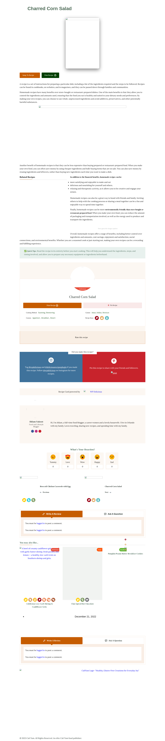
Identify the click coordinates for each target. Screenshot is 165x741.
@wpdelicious (49, 370)
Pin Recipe (113, 305)
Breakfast (45, 318)
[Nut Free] (44, 600)
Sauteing (41, 313)
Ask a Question (115, 514)
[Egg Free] (30, 600)
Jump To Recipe (28, 75)
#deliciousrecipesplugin (56, 367)
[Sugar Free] (53, 600)
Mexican (105, 313)
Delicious (82, 289)
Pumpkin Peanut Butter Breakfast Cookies (125, 554)
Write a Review (53, 514)
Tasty (99, 550)
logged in (41, 523)
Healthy (123, 550)
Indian (99, 313)
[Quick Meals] (102, 318)
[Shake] (107, 318)
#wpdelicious (35, 367)
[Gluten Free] (35, 600)
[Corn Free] (26, 600)
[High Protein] (97, 318)
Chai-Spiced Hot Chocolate (82, 604)
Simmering (50, 313)
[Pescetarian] (87, 600)
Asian (94, 313)
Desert (52, 318)
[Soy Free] (49, 600)
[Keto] (82, 600)
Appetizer (36, 318)
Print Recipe (48, 75)
